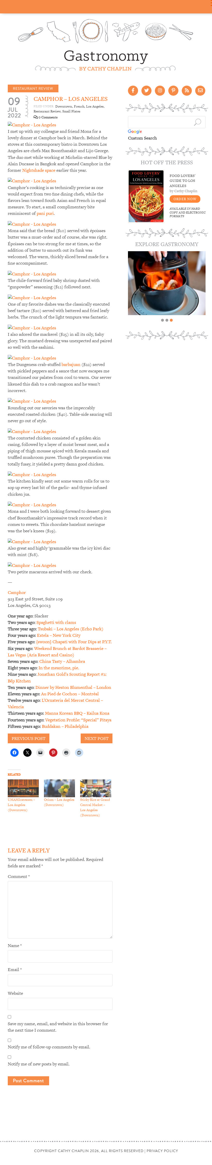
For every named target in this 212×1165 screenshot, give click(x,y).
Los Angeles (95, 106)
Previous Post (29, 738)
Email (15, 969)
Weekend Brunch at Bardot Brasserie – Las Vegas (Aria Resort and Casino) (57, 651)
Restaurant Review (33, 88)
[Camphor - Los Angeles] (32, 124)
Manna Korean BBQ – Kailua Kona (77, 713)
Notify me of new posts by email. (39, 1064)
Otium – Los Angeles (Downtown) (59, 802)
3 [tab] (171, 320)
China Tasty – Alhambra (62, 661)
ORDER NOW (184, 199)
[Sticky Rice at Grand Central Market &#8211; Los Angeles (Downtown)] (95, 788)
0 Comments (48, 117)
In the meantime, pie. (59, 668)
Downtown (63, 106)
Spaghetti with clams (56, 622)
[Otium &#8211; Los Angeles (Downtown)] (59, 788)
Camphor (17, 592)
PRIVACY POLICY (162, 1150)
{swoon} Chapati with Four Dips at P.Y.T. (74, 642)
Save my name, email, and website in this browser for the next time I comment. (58, 1027)
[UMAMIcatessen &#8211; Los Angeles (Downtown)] (23, 788)
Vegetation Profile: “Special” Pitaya (78, 720)
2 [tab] (166, 320)
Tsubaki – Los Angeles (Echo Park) (70, 629)
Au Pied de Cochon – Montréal (70, 694)
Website (15, 993)
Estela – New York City (58, 635)
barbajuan (71, 364)
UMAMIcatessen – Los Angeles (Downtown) (21, 804)
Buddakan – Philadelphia (65, 726)
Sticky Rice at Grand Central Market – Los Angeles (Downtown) (95, 807)
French (79, 106)
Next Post (97, 738)
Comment (19, 876)
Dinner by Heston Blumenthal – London (73, 687)
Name (15, 945)
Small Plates (71, 111)
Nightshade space (38, 170)
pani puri (45, 213)
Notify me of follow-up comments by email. (49, 1047)
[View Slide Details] (167, 283)
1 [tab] (162, 320)
